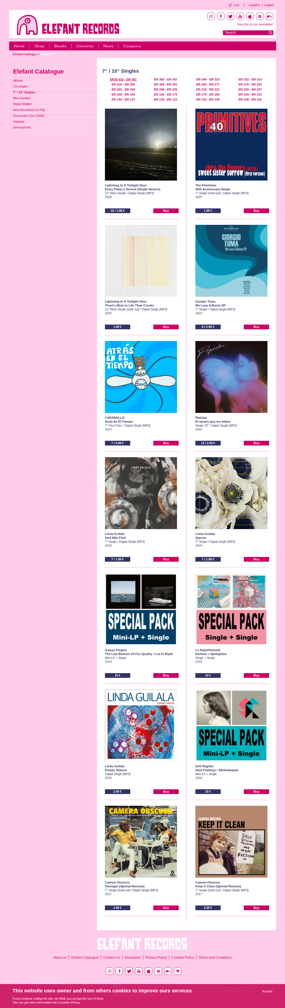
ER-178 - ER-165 (208, 94)
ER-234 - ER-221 (208, 89)
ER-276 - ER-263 (250, 84)
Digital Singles (22, 104)
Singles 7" (47, 54)
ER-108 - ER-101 (250, 99)
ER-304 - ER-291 (165, 84)
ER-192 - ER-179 (165, 94)
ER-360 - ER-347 (165, 79)
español (254, 5)
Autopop (18, 121)
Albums (18, 80)
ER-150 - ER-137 (123, 99)
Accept (267, 991)
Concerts (85, 46)
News (108, 46)
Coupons (132, 46)
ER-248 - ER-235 (165, 89)
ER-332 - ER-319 (250, 79)
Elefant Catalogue (25, 54)
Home (19, 46)
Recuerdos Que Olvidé (28, 115)
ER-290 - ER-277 (208, 84)
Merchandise (22, 98)
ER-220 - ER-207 (250, 89)
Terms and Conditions (215, 958)
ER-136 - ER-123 (165, 99)
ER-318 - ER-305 (123, 84)
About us (60, 958)
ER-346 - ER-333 (208, 79)
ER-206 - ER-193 (123, 94)
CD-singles (20, 86)
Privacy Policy (156, 958)
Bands (60, 46)
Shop (40, 46)
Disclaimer (133, 958)
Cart (236, 5)
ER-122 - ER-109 (208, 99)
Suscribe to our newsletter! (255, 24)
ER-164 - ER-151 (250, 94)
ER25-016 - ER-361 (123, 79)
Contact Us (111, 958)
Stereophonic (22, 127)
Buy (166, 210)
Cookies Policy (182, 958)
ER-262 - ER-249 (123, 89)
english (269, 5)
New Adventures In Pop (29, 109)
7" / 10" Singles (24, 92)
